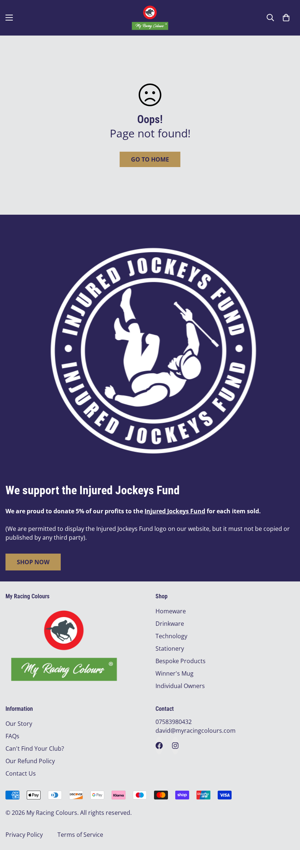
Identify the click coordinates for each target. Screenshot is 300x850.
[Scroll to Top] (285, 810)
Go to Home (150, 159)
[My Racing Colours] (150, 18)
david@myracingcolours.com (195, 731)
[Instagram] (175, 745)
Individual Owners (180, 686)
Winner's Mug (174, 673)
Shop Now (33, 562)
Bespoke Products (180, 661)
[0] (286, 17)
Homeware (170, 611)
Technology (171, 636)
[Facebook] (159, 745)
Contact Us (20, 773)
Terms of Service (80, 835)
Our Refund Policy (30, 761)
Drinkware (169, 624)
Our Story (18, 724)
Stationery (169, 648)
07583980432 (173, 722)
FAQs (12, 736)
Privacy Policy (24, 835)
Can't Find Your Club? (34, 748)
